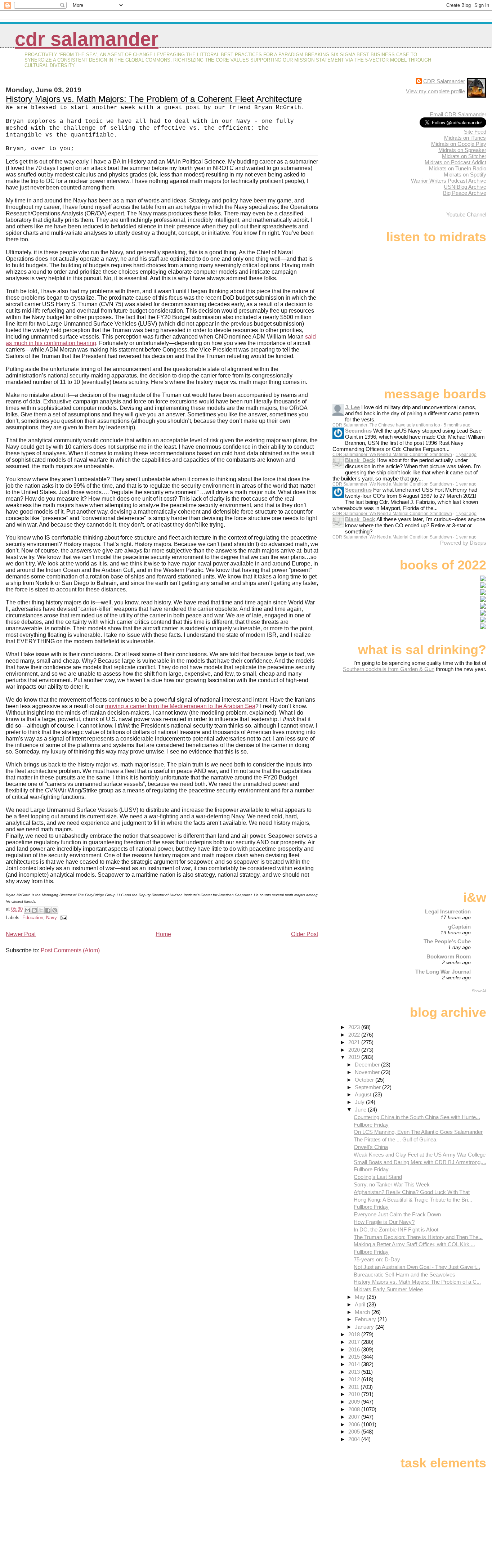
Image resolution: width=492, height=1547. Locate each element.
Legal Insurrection (448, 911)
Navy (51, 917)
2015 (354, 1357)
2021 (354, 1042)
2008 (354, 1409)
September (368, 1087)
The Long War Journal (443, 972)
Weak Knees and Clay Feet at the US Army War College (420, 1155)
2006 (354, 1424)
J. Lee (352, 407)
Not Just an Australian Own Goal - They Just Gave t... (417, 1267)
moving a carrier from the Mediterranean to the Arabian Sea (180, 706)
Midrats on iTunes (465, 138)
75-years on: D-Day (377, 1259)
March (363, 1312)
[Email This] (27, 910)
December (368, 1064)
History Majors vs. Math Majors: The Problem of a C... (417, 1282)
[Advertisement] (441, 729)
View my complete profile (435, 91)
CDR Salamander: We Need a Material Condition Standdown (392, 454)
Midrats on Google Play (458, 144)
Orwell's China (371, 1147)
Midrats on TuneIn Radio (457, 168)
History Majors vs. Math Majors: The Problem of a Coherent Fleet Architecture (154, 99)
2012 (354, 1379)
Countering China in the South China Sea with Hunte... (417, 1117)
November (368, 1072)
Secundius (358, 431)
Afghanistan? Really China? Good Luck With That (412, 1192)
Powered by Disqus (463, 543)
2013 (354, 1372)
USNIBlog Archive (465, 187)
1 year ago (466, 454)
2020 (354, 1050)
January (365, 1327)
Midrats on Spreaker (462, 150)
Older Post (304, 934)
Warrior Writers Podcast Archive (448, 181)
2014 (354, 1364)
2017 (354, 1342)
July (360, 1102)
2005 (354, 1431)
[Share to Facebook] (48, 910)
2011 (354, 1387)
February (366, 1319)
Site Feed (475, 132)
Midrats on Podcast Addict (455, 162)
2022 (354, 1035)
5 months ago (457, 425)
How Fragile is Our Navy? (384, 1222)
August (364, 1094)
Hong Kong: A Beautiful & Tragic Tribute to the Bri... (413, 1200)
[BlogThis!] (34, 910)
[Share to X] (41, 910)
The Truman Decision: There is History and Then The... (418, 1237)
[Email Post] (62, 917)
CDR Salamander (86, 39)
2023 (354, 1027)
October (365, 1080)
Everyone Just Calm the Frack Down (397, 1214)
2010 (354, 1394)
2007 (354, 1417)
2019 (354, 1057)
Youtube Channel (466, 214)
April (361, 1304)
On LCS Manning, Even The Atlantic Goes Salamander (418, 1132)
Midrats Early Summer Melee (388, 1289)
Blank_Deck (360, 460)
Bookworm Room (448, 956)
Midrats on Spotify (465, 174)
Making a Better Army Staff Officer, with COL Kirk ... (414, 1244)
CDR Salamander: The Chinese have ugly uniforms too (386, 425)
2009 (354, 1402)
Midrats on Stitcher (464, 156)
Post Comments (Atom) (70, 950)
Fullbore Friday (371, 1125)
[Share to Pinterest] (54, 910)
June (361, 1109)
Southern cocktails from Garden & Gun (388, 669)
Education (32, 917)
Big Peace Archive (464, 193)
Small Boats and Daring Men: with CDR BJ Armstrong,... (420, 1162)
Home (163, 934)
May (361, 1297)
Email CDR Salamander (458, 114)
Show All (479, 991)
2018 (354, 1334)
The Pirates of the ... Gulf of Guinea (395, 1139)
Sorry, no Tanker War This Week (392, 1184)
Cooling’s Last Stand (378, 1177)
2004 (354, 1439)
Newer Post (21, 934)
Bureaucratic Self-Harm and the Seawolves (404, 1274)
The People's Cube (447, 941)
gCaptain (459, 927)
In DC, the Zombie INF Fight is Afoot (396, 1229)
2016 (354, 1349)
